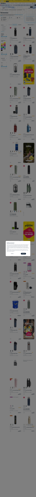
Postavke (12, 253)
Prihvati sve (23, 253)
